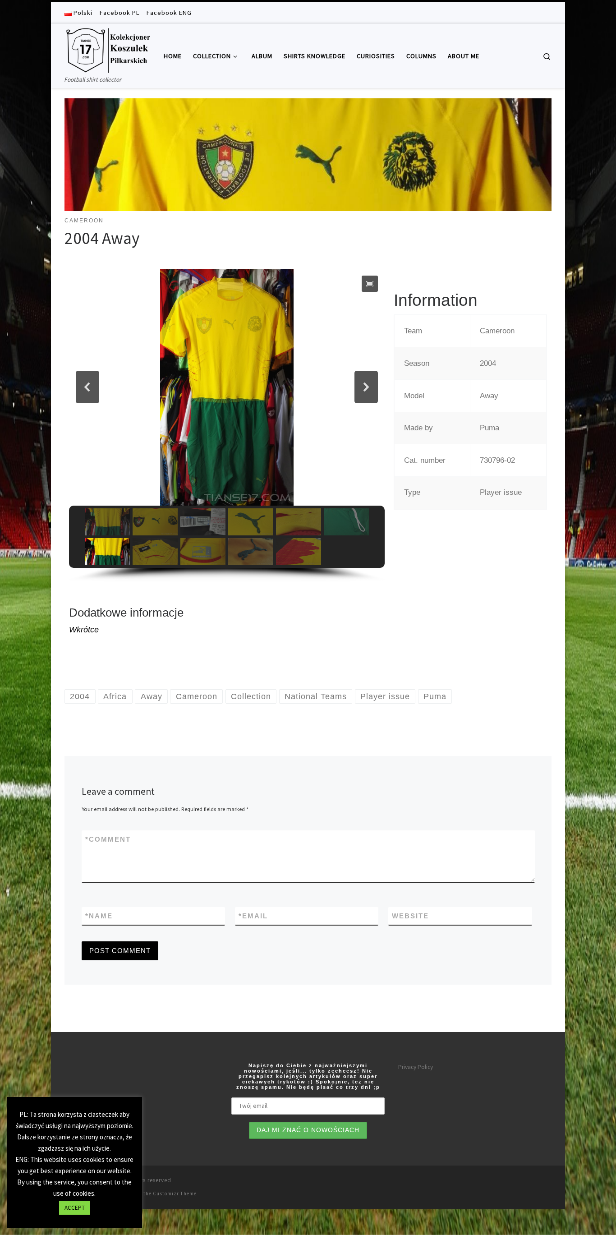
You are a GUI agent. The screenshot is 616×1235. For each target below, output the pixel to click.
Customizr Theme (175, 1193)
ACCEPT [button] (74, 1208)
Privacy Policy (415, 1067)
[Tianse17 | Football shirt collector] (107, 49)
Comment (108, 839)
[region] (227, 425)
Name (99, 916)
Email (253, 916)
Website (410, 916)
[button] (369, 283)
